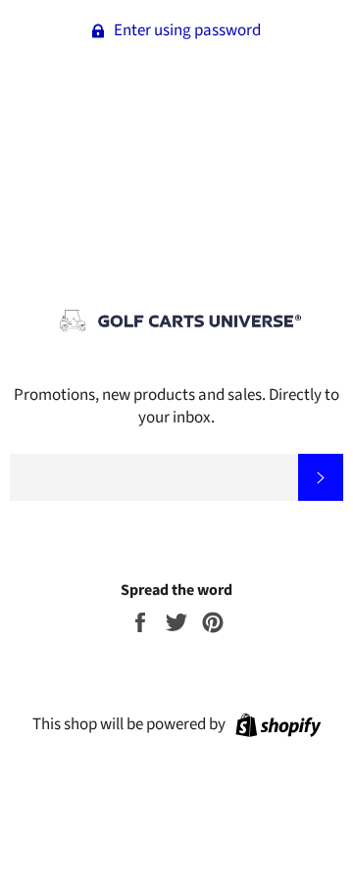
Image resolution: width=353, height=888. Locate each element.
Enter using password (186, 30)
